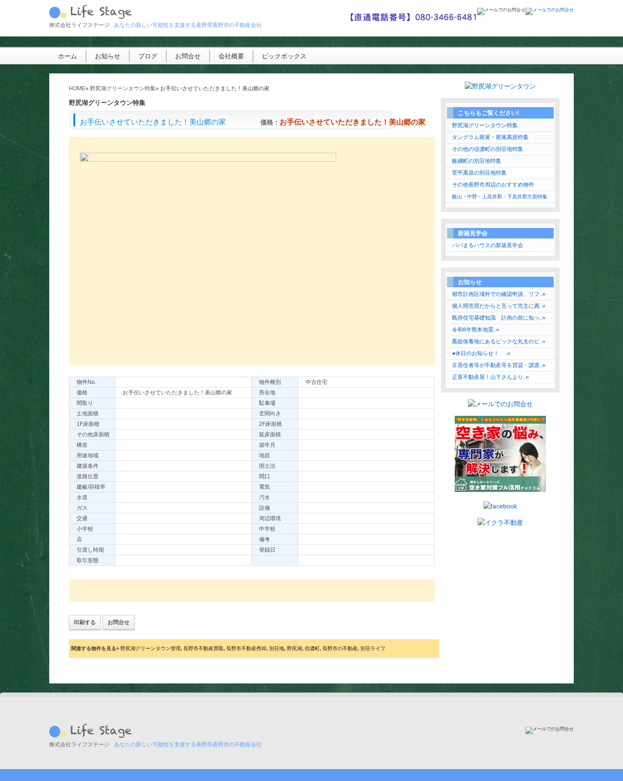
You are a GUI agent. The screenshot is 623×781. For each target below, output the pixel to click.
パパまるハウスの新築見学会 (487, 245)
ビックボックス (284, 56)
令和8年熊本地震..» (475, 329)
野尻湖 (294, 648)
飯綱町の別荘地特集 (476, 161)
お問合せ (188, 56)
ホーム (67, 56)
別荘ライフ (372, 648)
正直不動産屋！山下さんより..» (490, 377)
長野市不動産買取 (203, 648)
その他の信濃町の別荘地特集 (487, 149)
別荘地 (276, 648)
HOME (77, 88)
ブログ (147, 56)
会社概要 (231, 56)
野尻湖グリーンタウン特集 (485, 125)
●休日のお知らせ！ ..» (481, 353)
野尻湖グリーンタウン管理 (150, 648)
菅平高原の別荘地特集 (479, 173)
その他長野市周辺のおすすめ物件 (493, 184)
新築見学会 (473, 233)
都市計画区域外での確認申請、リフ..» (498, 294)
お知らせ (107, 56)
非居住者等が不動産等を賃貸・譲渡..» (498, 365)
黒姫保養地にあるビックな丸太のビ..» (498, 341)
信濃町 (312, 648)
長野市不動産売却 (246, 648)
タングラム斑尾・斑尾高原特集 (490, 137)
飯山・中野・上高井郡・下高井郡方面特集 (499, 196)
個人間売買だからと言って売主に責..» (498, 306)
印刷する (85, 622)
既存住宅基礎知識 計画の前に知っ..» (498, 318)
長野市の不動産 (340, 648)
